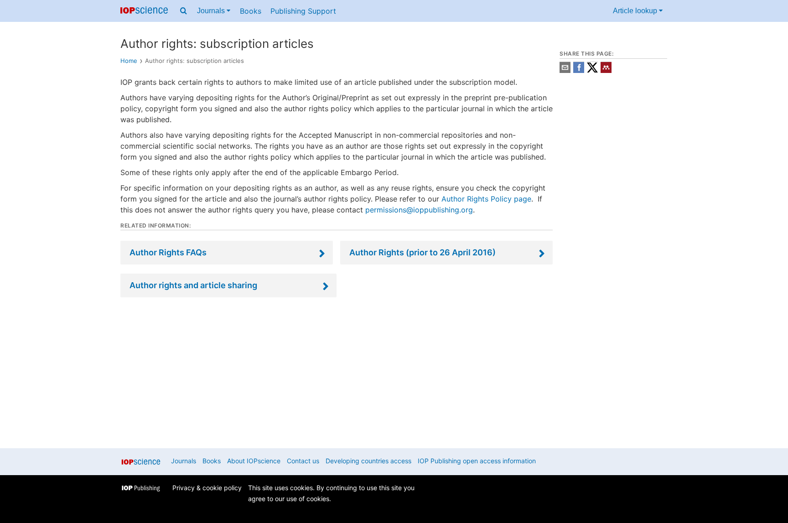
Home (128, 60)
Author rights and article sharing (193, 285)
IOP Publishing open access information (477, 461)
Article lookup (636, 11)
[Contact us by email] (565, 70)
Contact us (303, 461)
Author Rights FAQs (168, 252)
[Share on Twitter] (592, 70)
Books (250, 11)
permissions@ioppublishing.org (419, 209)
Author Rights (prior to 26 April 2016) (422, 252)
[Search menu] (183, 11)
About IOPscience (253, 461)
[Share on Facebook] (578, 70)
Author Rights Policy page (486, 198)
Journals (212, 11)
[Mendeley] (606, 70)
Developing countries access (368, 461)
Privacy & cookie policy (207, 488)
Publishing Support (303, 11)
